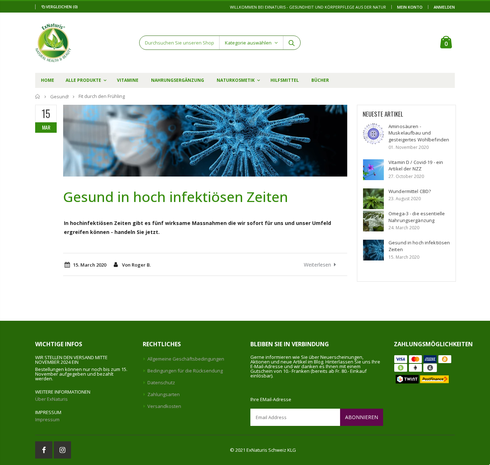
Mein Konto (410, 7)
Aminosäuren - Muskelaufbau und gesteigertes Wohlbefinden (418, 133)
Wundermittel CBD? (409, 191)
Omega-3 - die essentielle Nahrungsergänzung (416, 217)
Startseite (38, 96)
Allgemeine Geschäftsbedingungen (185, 359)
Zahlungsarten (163, 394)
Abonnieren (361, 417)
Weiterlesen (317, 264)
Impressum (47, 419)
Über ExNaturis (51, 399)
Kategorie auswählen (248, 42)
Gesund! (59, 96)
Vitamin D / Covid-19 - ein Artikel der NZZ (415, 165)
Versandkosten (164, 406)
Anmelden (444, 7)
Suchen (291, 43)
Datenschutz (161, 382)
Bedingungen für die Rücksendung (185, 370)
